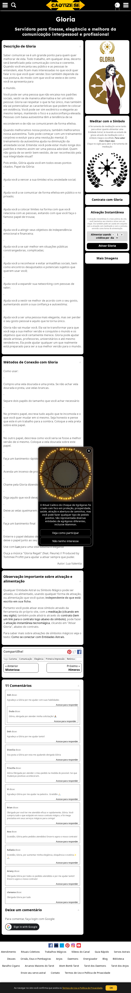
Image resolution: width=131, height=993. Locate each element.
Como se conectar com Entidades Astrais (37, 637)
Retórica (71, 658)
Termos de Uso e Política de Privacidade (82, 987)
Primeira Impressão (55, 658)
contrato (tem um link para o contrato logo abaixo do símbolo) (41, 617)
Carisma (13, 658)
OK (111, 988)
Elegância (38, 658)
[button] (107, 154)
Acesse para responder (67, 704)
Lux (17, 547)
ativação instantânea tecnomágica (28, 623)
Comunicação (25, 658)
